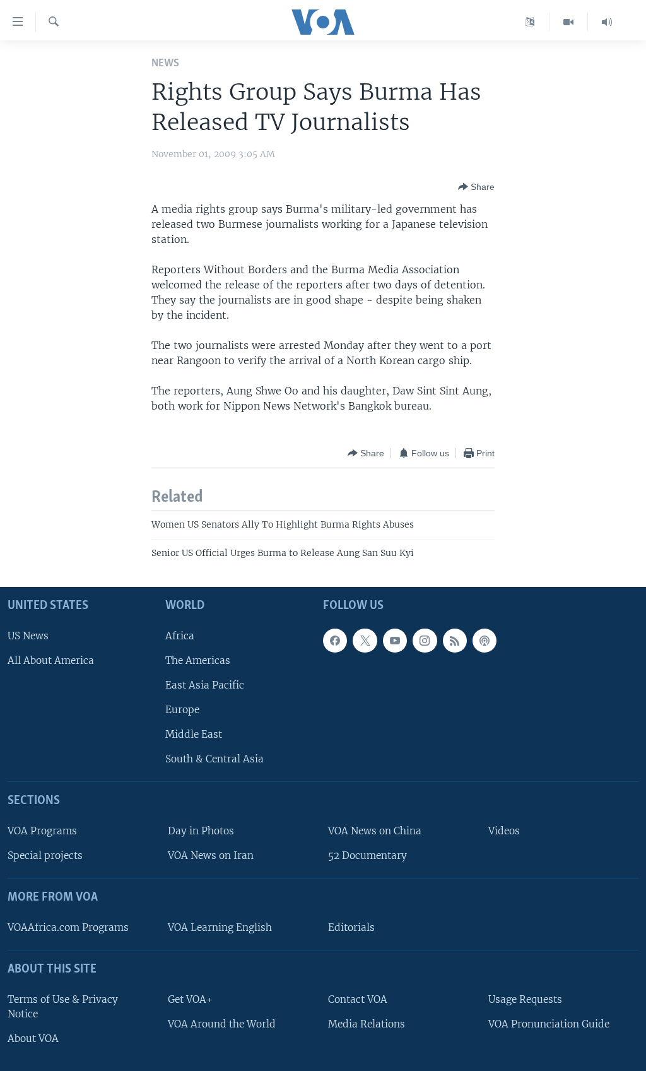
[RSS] (455, 641)
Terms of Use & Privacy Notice (63, 1006)
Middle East (193, 734)
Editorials (351, 927)
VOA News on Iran (211, 855)
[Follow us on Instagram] (425, 641)
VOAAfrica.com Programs (68, 927)
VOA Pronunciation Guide (548, 1024)
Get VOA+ (190, 999)
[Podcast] (484, 641)
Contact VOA (357, 999)
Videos (504, 831)
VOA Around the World (222, 1024)
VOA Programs (42, 831)
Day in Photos (201, 831)
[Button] (476, 186)
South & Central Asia (214, 759)
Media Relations (366, 1024)
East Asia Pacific (204, 685)
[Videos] (568, 22)
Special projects (45, 855)
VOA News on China (374, 831)
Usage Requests (525, 999)
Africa (179, 636)
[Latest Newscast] (607, 22)
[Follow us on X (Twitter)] (365, 641)
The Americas (197, 660)
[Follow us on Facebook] (335, 641)
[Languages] (530, 22)
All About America (51, 660)
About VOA (33, 1038)
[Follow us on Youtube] (395, 641)
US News (28, 636)
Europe (182, 710)
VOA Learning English (220, 927)
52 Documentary (367, 855)
